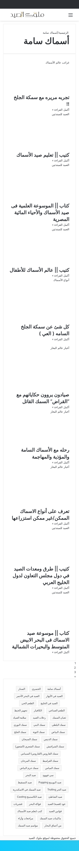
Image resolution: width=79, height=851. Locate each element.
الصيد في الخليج (49, 703)
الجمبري (36, 688)
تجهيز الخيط (20, 710)
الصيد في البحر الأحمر (27, 696)
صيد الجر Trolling (56, 789)
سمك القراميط (50, 760)
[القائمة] (70, 16)
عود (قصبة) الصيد (57, 804)
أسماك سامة (54, 688)
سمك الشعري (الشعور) (27, 746)
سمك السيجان (29, 739)
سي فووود (48, 775)
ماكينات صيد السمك (50, 818)
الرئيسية (64, 32)
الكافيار (38, 710)
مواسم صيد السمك (28, 825)
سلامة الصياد (19, 717)
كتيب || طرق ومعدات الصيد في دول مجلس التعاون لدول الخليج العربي (41, 575)
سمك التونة (39, 732)
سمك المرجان (28, 760)
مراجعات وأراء (25, 818)
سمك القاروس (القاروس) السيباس (39, 753)
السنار (21, 688)
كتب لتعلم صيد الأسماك (29, 811)
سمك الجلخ (20, 732)
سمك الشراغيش (55, 746)
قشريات (17, 804)
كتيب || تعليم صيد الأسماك (42, 155)
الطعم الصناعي (57, 710)
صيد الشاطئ (55, 796)
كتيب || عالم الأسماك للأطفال (39, 270)
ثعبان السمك (59, 717)
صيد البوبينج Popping (50, 782)
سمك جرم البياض (29, 768)
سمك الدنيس (51, 739)
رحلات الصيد (39, 717)
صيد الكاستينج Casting (29, 796)
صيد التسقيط (25, 782)
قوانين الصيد (55, 811)
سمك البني (39, 724)
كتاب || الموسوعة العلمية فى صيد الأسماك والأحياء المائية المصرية (40, 212)
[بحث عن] (8, 16)
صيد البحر (30, 775)
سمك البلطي (59, 724)
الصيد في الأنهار (54, 696)
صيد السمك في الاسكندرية (27, 789)
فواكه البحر (35, 804)
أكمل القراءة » (60, 109)
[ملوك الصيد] (27, 15)
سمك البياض (58, 732)
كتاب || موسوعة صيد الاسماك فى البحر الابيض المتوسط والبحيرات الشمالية (40, 640)
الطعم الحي (27, 703)
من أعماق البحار (52, 825)
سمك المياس (52, 768)
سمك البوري (20, 724)
